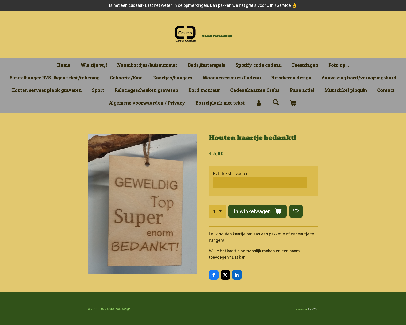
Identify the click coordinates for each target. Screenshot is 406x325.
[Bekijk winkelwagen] (293, 103)
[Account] (258, 103)
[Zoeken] (276, 102)
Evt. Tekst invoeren (231, 173)
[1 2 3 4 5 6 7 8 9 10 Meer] (217, 211)
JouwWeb (313, 309)
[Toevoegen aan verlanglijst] (296, 211)
